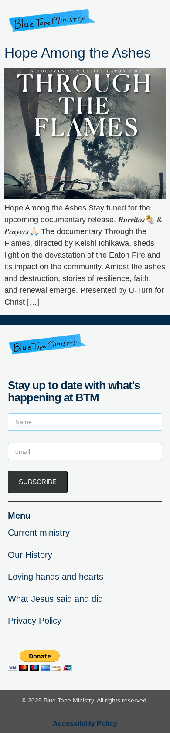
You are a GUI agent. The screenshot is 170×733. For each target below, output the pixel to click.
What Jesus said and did (55, 599)
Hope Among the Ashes (77, 53)
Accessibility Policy (85, 723)
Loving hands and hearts (55, 576)
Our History (30, 555)
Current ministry (39, 532)
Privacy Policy (34, 620)
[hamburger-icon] (152, 20)
